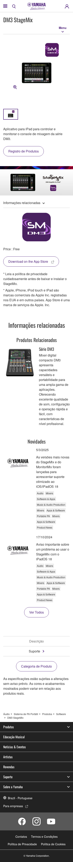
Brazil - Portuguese (20, 798)
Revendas (8, 766)
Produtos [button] (8, 726)
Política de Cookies (53, 844)
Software (61, 714)
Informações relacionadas (21, 202)
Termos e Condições (44, 836)
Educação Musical (14, 736)
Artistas (8, 756)
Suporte (34, 651)
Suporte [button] (8, 776)
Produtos (47, 714)
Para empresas (13, 806)
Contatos (21, 836)
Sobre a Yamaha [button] (13, 786)
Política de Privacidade (22, 844)
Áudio (6, 714)
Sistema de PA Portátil (26, 714)
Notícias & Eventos (14, 746)
